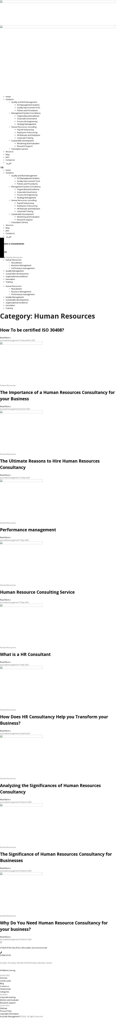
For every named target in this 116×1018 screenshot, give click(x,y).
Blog (7, 154)
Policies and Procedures (27, 110)
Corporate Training (25, 138)
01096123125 (5, 955)
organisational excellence (17, 276)
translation (10, 279)
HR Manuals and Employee (28, 135)
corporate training (7, 997)
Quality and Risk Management (24, 102)
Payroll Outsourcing (25, 129)
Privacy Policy (6, 1011)
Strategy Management (26, 124)
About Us (9, 151)
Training (9, 282)
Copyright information (9, 1013)
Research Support (25, 146)
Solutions (10, 99)
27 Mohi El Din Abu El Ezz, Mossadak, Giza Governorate (23, 947)
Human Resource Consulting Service (37, 592)
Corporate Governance (27, 118)
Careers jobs (5, 980)
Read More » (5, 337)
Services (3, 978)
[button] (58, 167)
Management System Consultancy (26, 113)
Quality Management (15, 271)
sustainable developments (17, 273)
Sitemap (3, 1008)
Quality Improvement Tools (28, 107)
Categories (4, 991)
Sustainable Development (22, 140)
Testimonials (5, 989)
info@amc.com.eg (7, 970)
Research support (7, 1002)
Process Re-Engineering (27, 121)
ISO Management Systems (28, 105)
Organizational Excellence (28, 116)
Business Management (21, 265)
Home (8, 96)
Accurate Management (10, 1016)
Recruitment (16, 262)
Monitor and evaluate (9, 1000)
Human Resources (14, 260)
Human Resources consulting (23, 127)
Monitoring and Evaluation (28, 143)
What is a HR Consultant (25, 654)
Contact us (4, 986)
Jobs (7, 157)
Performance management (23, 268)
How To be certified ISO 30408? (32, 330)
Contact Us (10, 160)
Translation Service (19, 149)
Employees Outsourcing (27, 132)
